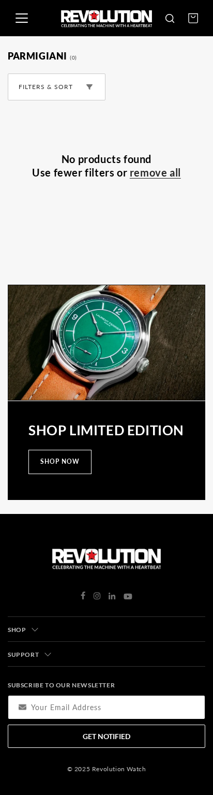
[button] (169, 18)
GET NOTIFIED (106, 736)
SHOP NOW (60, 461)
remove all (155, 172)
